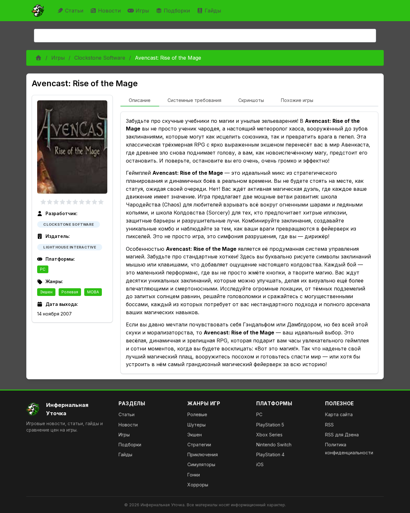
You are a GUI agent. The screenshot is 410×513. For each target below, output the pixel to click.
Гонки (193, 474)
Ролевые (197, 414)
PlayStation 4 (270, 454)
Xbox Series (269, 434)
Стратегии (199, 444)
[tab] (139, 100)
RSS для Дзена (342, 434)
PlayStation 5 (270, 424)
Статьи (74, 10)
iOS (260, 464)
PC (42, 269)
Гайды (213, 10)
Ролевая (70, 292)
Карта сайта (339, 414)
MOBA (93, 292)
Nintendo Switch (273, 444)
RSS (329, 424)
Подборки (177, 10)
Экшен (46, 292)
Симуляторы (201, 464)
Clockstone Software (99, 58)
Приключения (202, 454)
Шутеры (196, 424)
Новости (109, 10)
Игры (142, 10)
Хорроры (197, 484)
